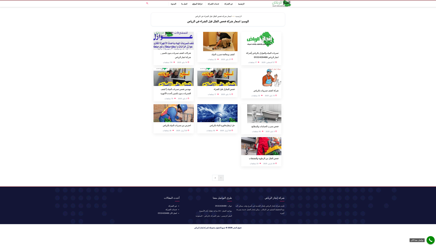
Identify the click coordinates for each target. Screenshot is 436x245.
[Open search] (147, 3)
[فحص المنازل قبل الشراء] (217, 77)
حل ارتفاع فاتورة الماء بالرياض (222, 125)
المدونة (173, 4)
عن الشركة (228, 4)
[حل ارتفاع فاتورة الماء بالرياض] (217, 113)
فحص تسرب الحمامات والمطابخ (265, 126)
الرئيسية (241, 4)
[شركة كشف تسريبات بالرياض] (271, 77)
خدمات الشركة (213, 4)
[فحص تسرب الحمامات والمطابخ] (264, 113)
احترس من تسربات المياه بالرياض (177, 125)
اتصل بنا (184, 4)
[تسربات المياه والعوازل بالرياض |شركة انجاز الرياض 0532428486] (261, 40)
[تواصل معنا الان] (431, 240)
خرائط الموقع (197, 4)
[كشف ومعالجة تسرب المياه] (220, 41)
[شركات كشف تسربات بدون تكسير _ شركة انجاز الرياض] (174, 40)
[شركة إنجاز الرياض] (281, 3)
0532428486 (221, 206)
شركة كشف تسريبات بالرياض (266, 90)
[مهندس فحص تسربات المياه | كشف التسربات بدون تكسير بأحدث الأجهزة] (174, 77)
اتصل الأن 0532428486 (167, 213)
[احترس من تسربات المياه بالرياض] (174, 113)
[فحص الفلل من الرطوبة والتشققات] (261, 146)
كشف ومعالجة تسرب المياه (223, 54)
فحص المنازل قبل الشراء (224, 89)
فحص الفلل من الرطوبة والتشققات (264, 158)
